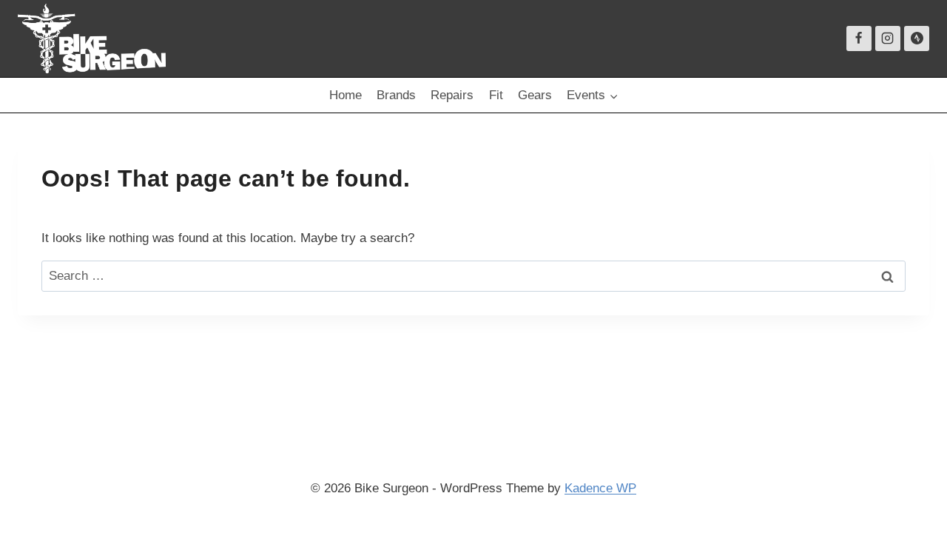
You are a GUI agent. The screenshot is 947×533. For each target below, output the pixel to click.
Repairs (452, 95)
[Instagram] (887, 38)
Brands (396, 95)
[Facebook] (859, 38)
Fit (496, 95)
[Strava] (916, 38)
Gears (535, 95)
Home (345, 95)
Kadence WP (600, 488)
